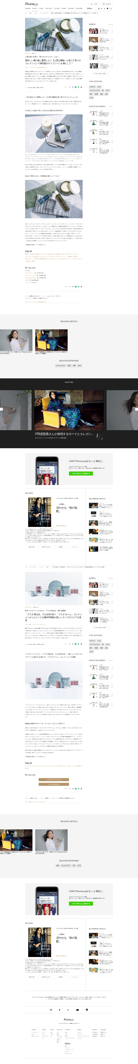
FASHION (34, 1030)
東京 (91, 94)
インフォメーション (69, 1050)
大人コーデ (92, 87)
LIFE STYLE (28, 607)
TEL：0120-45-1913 (54, 784)
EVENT (52, 1030)
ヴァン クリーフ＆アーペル (83, 1036)
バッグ (99, 87)
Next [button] (136, 409)
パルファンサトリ (29, 273)
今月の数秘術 (95, 1034)
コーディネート (35, 1032)
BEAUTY (27, 53)
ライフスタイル (33, 567)
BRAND (79, 1030)
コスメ (35, 13)
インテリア (41, 567)
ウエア (33, 1034)
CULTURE (67, 1030)
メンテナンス (45, 1036)
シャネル (79, 1038)
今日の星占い (95, 1032)
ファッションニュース (95, 90)
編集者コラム (103, 1032)
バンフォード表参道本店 (31, 282)
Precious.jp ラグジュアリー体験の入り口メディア (69, 1023)
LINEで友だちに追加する (81, 473)
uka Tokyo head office (30, 277)
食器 (47, 567)
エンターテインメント (70, 1038)
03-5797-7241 (40, 273)
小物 (106, 94)
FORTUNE (94, 1030)
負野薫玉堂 (27, 270)
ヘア (43, 1038)
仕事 (66, 1032)
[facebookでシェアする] (70, 87)
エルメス (79, 1034)
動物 (58, 1034)
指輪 (101, 94)
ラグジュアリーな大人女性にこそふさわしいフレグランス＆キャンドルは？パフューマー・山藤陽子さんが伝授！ (51, 256)
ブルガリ (79, 1032)
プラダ (43, 624)
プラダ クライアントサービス (53, 779)
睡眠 (42, 68)
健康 (58, 1042)
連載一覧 (103, 1034)
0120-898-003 (35, 280)
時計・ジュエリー (35, 1036)
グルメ (52, 1034)
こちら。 (51, 529)
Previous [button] (1, 409)
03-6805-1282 (42, 275)
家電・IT (59, 1040)
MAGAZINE (103, 1030)
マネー (66, 1034)
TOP (26, 13)
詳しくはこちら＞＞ (61, 526)
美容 (30, 13)
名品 (66, 1046)
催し (52, 1032)
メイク (43, 1032)
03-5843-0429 (43, 277)
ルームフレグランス (44, 13)
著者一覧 (103, 1036)
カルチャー (67, 1052)
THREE (44, 68)
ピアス (91, 98)
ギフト (58, 1032)
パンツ (107, 90)
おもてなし (59, 1036)
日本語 (96, 94)
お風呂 (39, 68)
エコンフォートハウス (30, 275)
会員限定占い (95, 1036)
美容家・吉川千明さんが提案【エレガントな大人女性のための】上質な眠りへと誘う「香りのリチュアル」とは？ (51, 254)
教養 (66, 1036)
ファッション (67, 1048)
